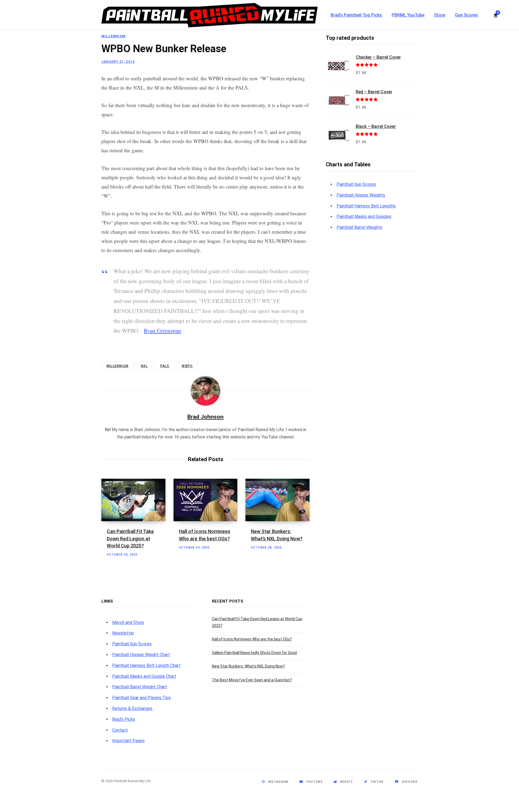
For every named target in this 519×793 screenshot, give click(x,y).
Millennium (113, 36)
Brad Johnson (205, 417)
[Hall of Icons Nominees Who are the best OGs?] (206, 500)
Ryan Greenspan (162, 330)
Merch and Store (128, 622)
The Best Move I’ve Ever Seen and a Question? (252, 680)
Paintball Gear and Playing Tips (141, 697)
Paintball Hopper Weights (361, 195)
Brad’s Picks (123, 719)
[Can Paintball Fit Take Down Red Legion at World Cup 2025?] (133, 500)
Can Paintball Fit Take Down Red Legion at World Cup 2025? (130, 538)
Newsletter (123, 633)
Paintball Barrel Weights (359, 227)
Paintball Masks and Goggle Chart (144, 676)
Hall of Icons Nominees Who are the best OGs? (252, 639)
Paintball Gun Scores (356, 184)
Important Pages (128, 740)
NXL (144, 366)
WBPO (187, 366)
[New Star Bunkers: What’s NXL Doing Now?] (277, 500)
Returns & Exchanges (132, 708)
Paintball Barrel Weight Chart (139, 686)
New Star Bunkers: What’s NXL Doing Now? (248, 666)
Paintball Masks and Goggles (364, 216)
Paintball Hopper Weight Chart (141, 654)
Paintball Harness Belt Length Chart (146, 665)
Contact (120, 730)
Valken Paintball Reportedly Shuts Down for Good (254, 652)
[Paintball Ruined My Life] (209, 15)
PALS (164, 366)
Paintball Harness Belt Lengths (366, 206)
